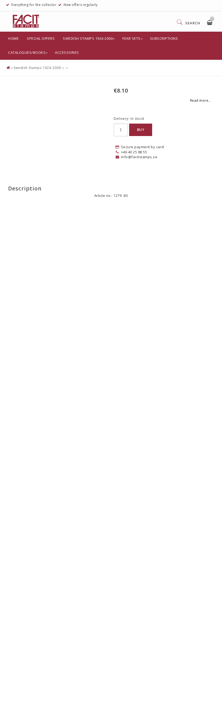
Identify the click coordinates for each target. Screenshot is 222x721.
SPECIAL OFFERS (41, 38)
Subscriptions (164, 38)
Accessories (67, 52)
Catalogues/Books (26, 52)
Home (13, 38)
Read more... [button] (200, 100)
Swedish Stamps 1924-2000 (88, 38)
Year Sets (131, 38)
